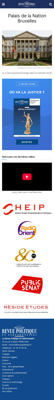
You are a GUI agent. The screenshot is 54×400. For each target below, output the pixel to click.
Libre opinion (8, 375)
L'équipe (6, 354)
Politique (6, 379)
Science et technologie (12, 382)
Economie (6, 363)
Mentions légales (9, 357)
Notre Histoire (8, 351)
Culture (5, 360)
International (7, 369)
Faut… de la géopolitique (13, 366)
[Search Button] (50, 4)
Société (5, 385)
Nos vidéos (7, 391)
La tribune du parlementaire (14, 372)
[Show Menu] (3, 4)
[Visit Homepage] (27, 4)
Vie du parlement (9, 388)
